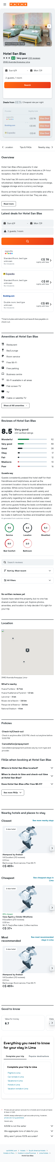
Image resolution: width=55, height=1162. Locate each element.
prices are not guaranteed (14, 1118)
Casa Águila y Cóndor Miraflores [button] (18, 917)
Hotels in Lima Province (27, 1153)
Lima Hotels (43, 1153)
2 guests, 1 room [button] (14, 77)
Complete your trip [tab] (15, 1056)
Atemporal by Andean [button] (13, 854)
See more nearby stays (43, 820)
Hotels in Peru (8, 1153)
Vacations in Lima (15, 1080)
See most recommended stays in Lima (42, 938)
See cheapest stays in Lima (43, 879)
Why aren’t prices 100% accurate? (21, 1136)
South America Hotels (37, 1150)
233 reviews (34, 58)
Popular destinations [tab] (39, 1056)
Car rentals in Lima (16, 1077)
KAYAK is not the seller (15, 1126)
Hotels (22, 1150)
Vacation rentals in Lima (18, 1088)
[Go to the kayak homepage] (18, 4)
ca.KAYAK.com (11, 1150)
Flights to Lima (14, 1073)
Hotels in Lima (14, 1084)
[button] (5, 4)
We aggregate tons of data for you (21, 1131)
